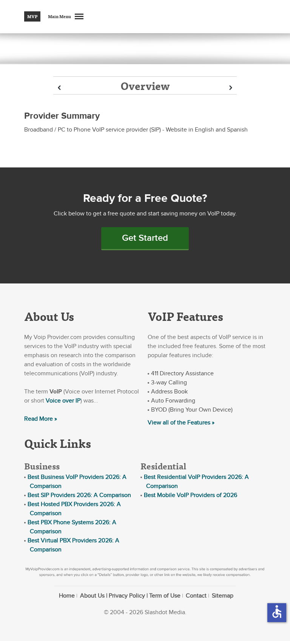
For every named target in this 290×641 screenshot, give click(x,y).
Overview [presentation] (145, 85)
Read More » (40, 419)
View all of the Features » (181, 422)
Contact (196, 596)
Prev (59, 88)
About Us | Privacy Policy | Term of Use (130, 596)
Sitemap (222, 596)
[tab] (145, 85)
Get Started (145, 237)
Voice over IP (63, 400)
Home (67, 596)
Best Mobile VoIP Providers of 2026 (190, 495)
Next (230, 88)
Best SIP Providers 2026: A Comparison (79, 495)
